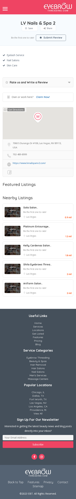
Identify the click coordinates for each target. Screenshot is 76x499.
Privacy (48, 482)
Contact (62, 482)
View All (38, 413)
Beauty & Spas (38, 361)
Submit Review (52, 37)
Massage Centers (38, 379)
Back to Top (16, 482)
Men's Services (38, 375)
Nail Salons (13, 60)
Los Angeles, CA (38, 406)
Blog (38, 344)
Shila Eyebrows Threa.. (37, 264)
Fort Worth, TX (38, 399)
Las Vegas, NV (38, 402)
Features (38, 337)
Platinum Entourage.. (36, 226)
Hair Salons (38, 368)
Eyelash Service (15, 55)
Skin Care (12, 65)
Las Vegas (31, 216)
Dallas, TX (38, 395)
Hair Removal (38, 364)
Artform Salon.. (33, 283)
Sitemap (38, 486)
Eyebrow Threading (38, 357)
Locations (38, 330)
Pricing (38, 340)
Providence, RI (38, 410)
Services (38, 326)
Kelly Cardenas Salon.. (37, 245)
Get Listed (38, 333)
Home (38, 323)
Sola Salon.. (30, 207)
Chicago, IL (38, 392)
